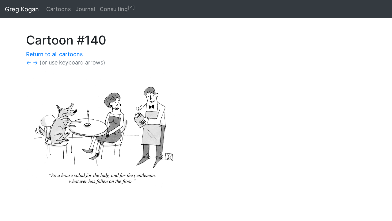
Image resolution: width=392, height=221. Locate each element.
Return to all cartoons (54, 54)
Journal (85, 9)
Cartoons (58, 9)
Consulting (117, 8)
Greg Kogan (22, 9)
